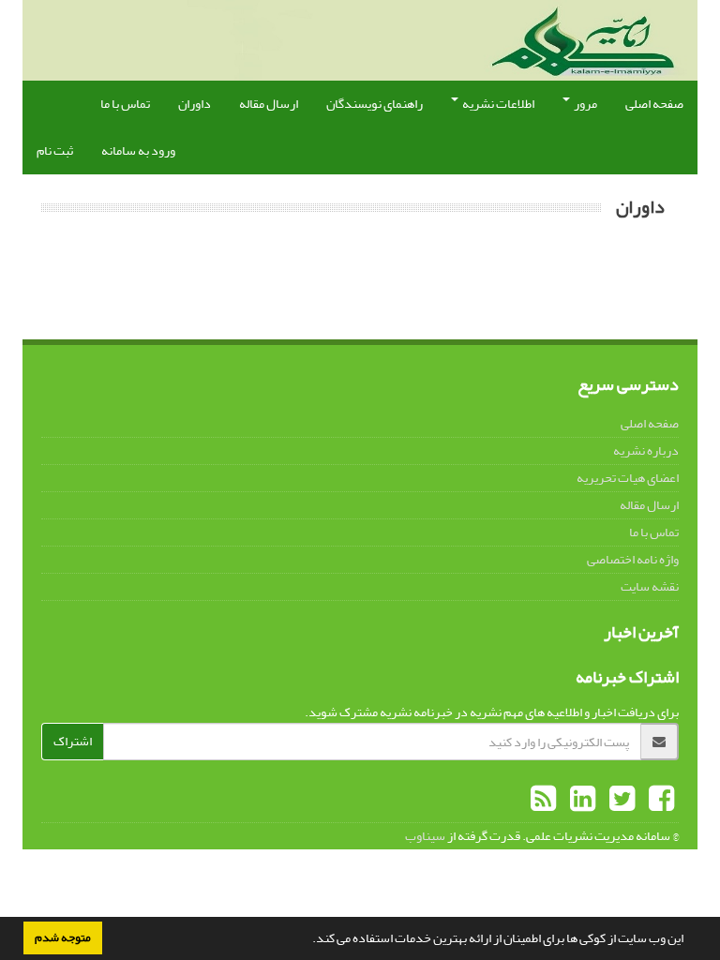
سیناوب (425, 835)
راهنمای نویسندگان (374, 103)
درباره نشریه (646, 450)
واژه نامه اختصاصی (633, 559)
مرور (584, 103)
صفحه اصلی (654, 103)
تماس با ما (125, 103)
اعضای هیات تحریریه (628, 477)
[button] (307, 940)
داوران (194, 103)
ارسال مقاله (268, 103)
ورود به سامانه (138, 150)
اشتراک (72, 741)
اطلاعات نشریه (497, 103)
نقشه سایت (650, 586)
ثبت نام (55, 150)
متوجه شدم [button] (63, 937)
